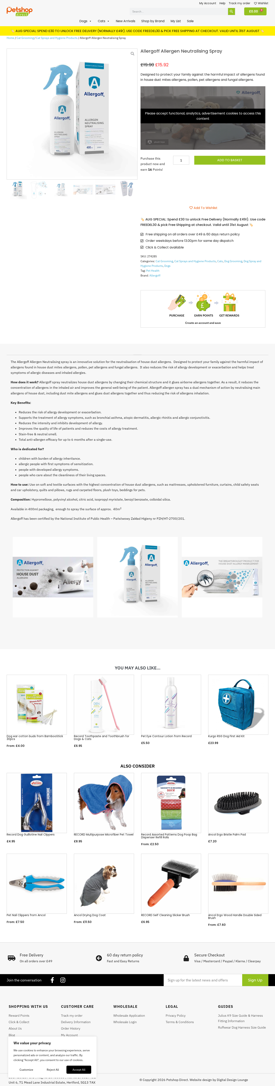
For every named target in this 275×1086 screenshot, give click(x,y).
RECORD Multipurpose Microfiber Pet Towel (103, 834)
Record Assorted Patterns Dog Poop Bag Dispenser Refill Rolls (169, 835)
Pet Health (152, 270)
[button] (85, 21)
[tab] (137, 353)
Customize (26, 1069)
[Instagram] (63, 980)
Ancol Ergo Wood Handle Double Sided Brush (235, 916)
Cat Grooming (25, 38)
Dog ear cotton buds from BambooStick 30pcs (35, 737)
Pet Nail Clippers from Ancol (26, 915)
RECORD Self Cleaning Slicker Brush (165, 915)
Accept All (78, 1069)
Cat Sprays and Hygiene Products (57, 38)
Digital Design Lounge (232, 1080)
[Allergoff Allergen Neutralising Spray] (72, 114)
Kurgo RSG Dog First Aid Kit (226, 736)
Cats (220, 261)
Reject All (53, 1069)
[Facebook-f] (52, 980)
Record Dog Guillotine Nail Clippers (31, 834)
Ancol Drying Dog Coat (90, 915)
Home (10, 38)
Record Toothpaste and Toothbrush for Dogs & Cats (101, 737)
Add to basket (229, 160)
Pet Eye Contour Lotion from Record (166, 736)
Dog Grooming (233, 261)
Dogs (167, 266)
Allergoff (154, 275)
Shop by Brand (152, 21)
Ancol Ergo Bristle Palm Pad (227, 834)
